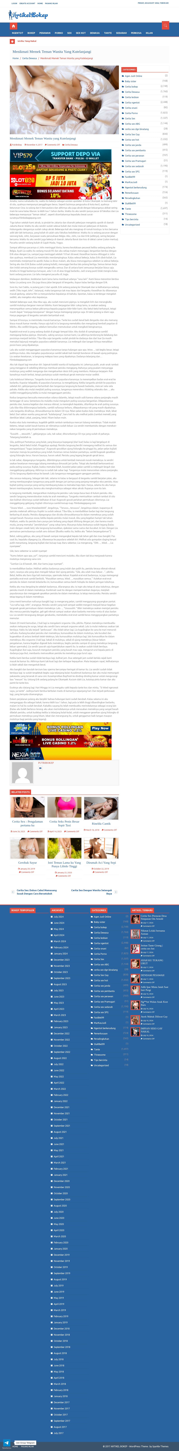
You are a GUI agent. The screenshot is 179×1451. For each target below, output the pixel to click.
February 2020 (61, 1242)
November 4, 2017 (34, 145)
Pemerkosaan (132, 193)
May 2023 (59, 1003)
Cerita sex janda (133, 145)
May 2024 (59, 929)
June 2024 (59, 923)
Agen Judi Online (133, 76)
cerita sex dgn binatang (137, 129)
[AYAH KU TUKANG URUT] (135, 964)
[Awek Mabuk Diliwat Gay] (135, 1020)
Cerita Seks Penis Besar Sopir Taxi (64, 823)
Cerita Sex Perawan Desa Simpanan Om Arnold (154, 917)
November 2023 (62, 966)
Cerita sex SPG (132, 171)
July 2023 (58, 990)
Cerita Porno (131, 113)
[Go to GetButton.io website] (6, 1448)
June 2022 (59, 1070)
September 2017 (62, 1421)
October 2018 (61, 1341)
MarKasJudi (131, 182)
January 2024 (61, 953)
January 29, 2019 (27, 869)
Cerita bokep (131, 86)
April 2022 (59, 1082)
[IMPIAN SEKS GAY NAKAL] (135, 1032)
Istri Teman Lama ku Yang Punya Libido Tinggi (64, 864)
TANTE (108, 33)
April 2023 (59, 1009)
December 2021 (62, 1107)
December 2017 (62, 1402)
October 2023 (61, 972)
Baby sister (130, 81)
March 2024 (60, 941)
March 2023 (60, 1015)
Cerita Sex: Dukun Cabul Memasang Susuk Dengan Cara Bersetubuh (37, 892)
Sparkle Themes (160, 1446)
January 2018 (61, 1396)
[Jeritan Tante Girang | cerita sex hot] (135, 949)
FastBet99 (130, 177)
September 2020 (62, 1199)
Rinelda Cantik (101, 823)
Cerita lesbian (132, 97)
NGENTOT (17, 33)
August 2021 (60, 1132)
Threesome (130, 214)
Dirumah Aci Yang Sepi (101, 862)
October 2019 (61, 1267)
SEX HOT (81, 33)
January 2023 (61, 1027)
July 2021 (58, 1138)
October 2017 (61, 1414)
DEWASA (95, 33)
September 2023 (62, 978)
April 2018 (59, 1378)
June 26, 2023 (19, 831)
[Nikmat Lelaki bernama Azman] (135, 934)
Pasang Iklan (51, 3)
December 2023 (62, 959)
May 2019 (59, 1298)
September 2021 (62, 1125)
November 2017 (62, 1408)
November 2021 (62, 1113)
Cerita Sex (130, 118)
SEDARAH (121, 33)
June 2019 (59, 1291)
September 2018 (62, 1347)
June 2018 (59, 1365)
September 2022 (62, 1052)
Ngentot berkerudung (136, 187)
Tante (128, 208)
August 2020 (60, 1205)
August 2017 (60, 1427)
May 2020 (59, 1224)
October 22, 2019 (101, 869)
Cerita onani (131, 108)
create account (27, 3)
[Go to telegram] (6, 1442)
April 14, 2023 (56, 831)
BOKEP (31, 33)
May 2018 (59, 1371)
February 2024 (61, 947)
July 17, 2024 (148, 923)
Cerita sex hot (132, 139)
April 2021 (59, 1156)
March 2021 (60, 1162)
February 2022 (61, 1095)
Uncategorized (132, 224)
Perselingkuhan (132, 198)
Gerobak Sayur (27, 862)
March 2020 (60, 1236)
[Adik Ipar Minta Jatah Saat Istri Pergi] (135, 990)
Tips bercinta (131, 219)
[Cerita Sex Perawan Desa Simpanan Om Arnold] (135, 919)
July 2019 (58, 1285)
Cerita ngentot (132, 102)
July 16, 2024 (148, 994)
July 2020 (58, 1212)
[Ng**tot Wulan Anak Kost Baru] (135, 1005)
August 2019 (60, 1279)
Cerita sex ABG (132, 124)
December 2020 (62, 1181)
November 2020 (62, 1187)
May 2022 (59, 1076)
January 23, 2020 (64, 872)
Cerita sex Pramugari (135, 161)
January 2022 (61, 1101)
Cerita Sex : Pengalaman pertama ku (27, 823)
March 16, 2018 (92, 830)
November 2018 (62, 1334)
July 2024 (58, 916)
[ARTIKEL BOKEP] (13, 25)
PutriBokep (17, 145)
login (14, 3)
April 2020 (59, 1230)
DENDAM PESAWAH (152, 975)
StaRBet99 (130, 203)
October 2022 (61, 1046)
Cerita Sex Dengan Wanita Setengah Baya (91, 892)
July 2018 (58, 1359)
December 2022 (62, 1033)
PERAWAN (44, 33)
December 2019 (62, 1255)
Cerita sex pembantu (135, 150)
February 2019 (61, 1316)
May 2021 (59, 1150)
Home (40, 3)
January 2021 (61, 1175)
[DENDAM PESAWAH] (135, 979)
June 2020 (59, 1218)
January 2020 (61, 1248)
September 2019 (62, 1273)
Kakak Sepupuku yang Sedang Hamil (36, 41)
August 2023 (60, 984)
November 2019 (62, 1261)
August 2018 (60, 1353)
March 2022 (60, 1089)
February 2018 (61, 1390)
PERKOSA (136, 33)
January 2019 (61, 1322)
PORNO (59, 33)
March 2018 (60, 1384)
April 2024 (59, 935)
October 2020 (61, 1193)
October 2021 (61, 1119)
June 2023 (59, 996)
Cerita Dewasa (71, 145)
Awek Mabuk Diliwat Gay (154, 1016)
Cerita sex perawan (134, 155)
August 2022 (60, 1058)
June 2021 (59, 1144)
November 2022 (62, 1039)
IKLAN (149, 33)
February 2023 (61, 1021)
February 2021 (61, 1169)
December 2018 (62, 1328)
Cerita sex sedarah (134, 166)
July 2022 (58, 1064)
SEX (69, 33)
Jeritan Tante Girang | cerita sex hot (152, 947)
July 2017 (58, 1433)
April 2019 (59, 1304)
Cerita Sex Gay (132, 134)
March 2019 (60, 1310)
